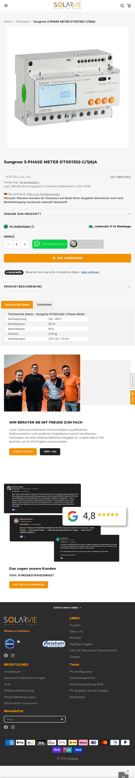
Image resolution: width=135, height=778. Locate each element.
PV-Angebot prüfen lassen (88, 690)
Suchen (75, 625)
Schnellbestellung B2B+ (87, 684)
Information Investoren (21, 703)
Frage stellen (23, 451)
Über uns (50, 451)
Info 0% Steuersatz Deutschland (93, 650)
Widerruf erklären (17, 631)
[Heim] (67, 5)
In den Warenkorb (67, 258)
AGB (7, 684)
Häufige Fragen (80, 644)
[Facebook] (6, 655)
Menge (9, 236)
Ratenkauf (77, 697)
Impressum (12, 671)
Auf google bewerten (28, 584)
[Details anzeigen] (20, 620)
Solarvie (73, 758)
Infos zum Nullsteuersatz (43, 194)
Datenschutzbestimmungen (25, 678)
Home (8, 21)
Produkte (22, 21)
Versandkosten (29, 182)
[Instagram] (13, 655)
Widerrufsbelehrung (19, 690)
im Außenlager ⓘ (22, 226)
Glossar (74, 656)
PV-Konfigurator (81, 671)
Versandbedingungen (20, 697)
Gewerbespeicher (82, 678)
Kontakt (75, 637)
